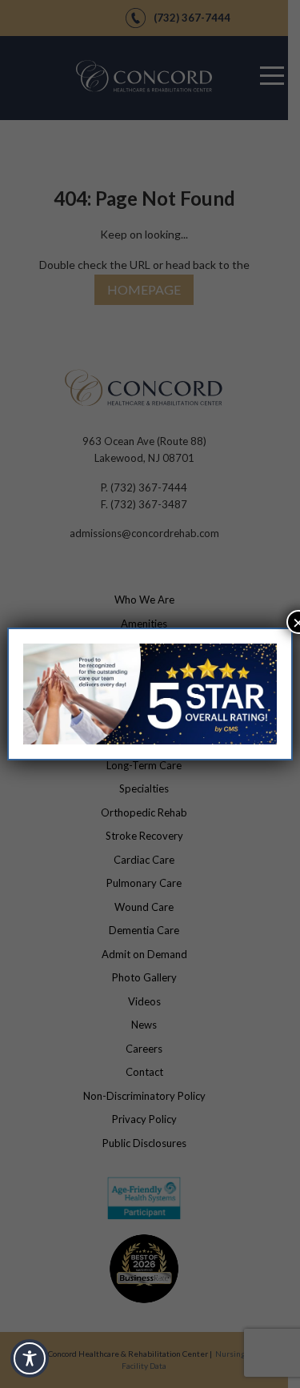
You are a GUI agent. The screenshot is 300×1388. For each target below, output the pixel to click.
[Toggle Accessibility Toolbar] (29, 1358)
